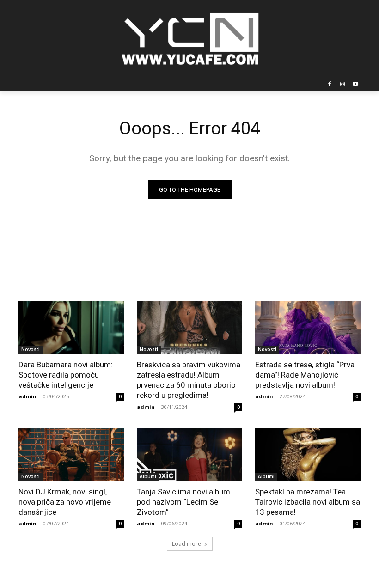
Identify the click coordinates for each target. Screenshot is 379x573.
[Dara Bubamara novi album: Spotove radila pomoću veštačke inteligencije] (71, 327)
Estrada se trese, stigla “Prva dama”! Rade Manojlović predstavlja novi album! (305, 375)
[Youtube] (355, 84)
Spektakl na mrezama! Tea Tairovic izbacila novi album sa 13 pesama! (307, 502)
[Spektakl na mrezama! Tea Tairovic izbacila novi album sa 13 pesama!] (308, 454)
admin (27, 396)
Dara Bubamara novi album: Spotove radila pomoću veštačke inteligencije (65, 375)
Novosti (30, 349)
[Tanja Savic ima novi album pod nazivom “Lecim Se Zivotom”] (189, 454)
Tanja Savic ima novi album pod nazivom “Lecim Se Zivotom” (183, 502)
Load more (186, 544)
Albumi (148, 476)
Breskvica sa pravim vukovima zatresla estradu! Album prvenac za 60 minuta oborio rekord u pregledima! (188, 380)
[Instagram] (342, 84)
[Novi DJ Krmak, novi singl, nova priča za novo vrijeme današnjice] (71, 454)
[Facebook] (329, 84)
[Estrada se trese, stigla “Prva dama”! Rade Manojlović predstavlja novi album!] (308, 327)
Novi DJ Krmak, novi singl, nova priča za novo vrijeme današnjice (64, 502)
